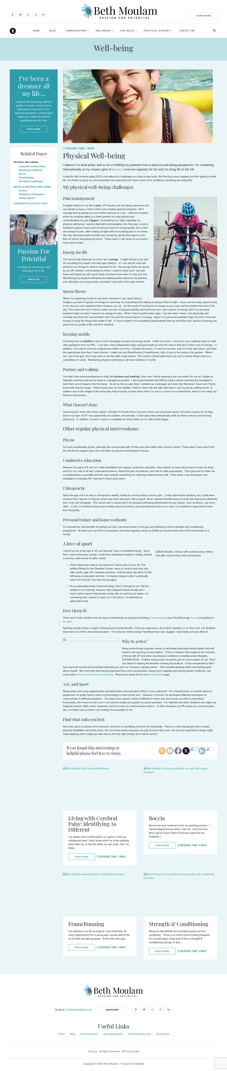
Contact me (187, 30)
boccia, (117, 169)
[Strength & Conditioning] (180, 894)
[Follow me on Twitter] (20, 15)
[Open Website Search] (214, 31)
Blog (52, 30)
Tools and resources (139, 1033)
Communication (75, 30)
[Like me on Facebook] (13, 15)
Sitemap (92, 1051)
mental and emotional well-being (95, 674)
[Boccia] (180, 789)
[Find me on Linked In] (43, 15)
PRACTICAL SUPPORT (157, 30)
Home (36, 30)
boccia (194, 617)
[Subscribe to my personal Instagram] (28, 15)
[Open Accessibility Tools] (13, 31)
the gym (67, 621)
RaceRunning (155, 674)
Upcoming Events (113, 1033)
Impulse (134, 1051)
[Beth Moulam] (119, 11)
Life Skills (127, 30)
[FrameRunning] (100, 894)
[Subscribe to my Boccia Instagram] (35, 15)
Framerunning (159, 617)
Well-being (103, 30)
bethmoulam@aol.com (79, 1009)
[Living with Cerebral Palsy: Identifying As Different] (100, 789)
